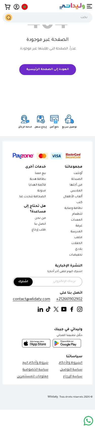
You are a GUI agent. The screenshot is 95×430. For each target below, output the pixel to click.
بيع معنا (40, 173)
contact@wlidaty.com (31, 299)
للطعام (77, 214)
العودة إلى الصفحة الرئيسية (47, 69)
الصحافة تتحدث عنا (32, 197)
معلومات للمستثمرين (32, 376)
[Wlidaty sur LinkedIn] (40, 309)
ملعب (78, 237)
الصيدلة (76, 179)
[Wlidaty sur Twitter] (56, 309)
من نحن (40, 218)
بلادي (78, 249)
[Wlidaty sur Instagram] (79, 309)
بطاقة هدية (38, 179)
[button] (7, 6)
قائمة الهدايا (37, 185)
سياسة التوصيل (71, 369)
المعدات (76, 220)
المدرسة (76, 232)
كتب (79, 202)
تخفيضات (75, 255)
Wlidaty (53, 397)
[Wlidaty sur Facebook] (71, 309)
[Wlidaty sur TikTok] (48, 309)
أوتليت (78, 173)
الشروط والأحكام (70, 363)
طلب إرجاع (39, 230)
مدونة (41, 191)
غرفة (79, 226)
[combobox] (47, 17)
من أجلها (76, 185)
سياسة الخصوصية (35, 369)
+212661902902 (69, 299)
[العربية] (25, 6)
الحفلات (76, 243)
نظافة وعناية (73, 208)
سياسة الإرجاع (72, 376)
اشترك (23, 281)
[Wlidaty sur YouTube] (64, 309)
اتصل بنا (40, 224)
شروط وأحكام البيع (35, 363)
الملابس (76, 191)
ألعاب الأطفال (72, 197)
